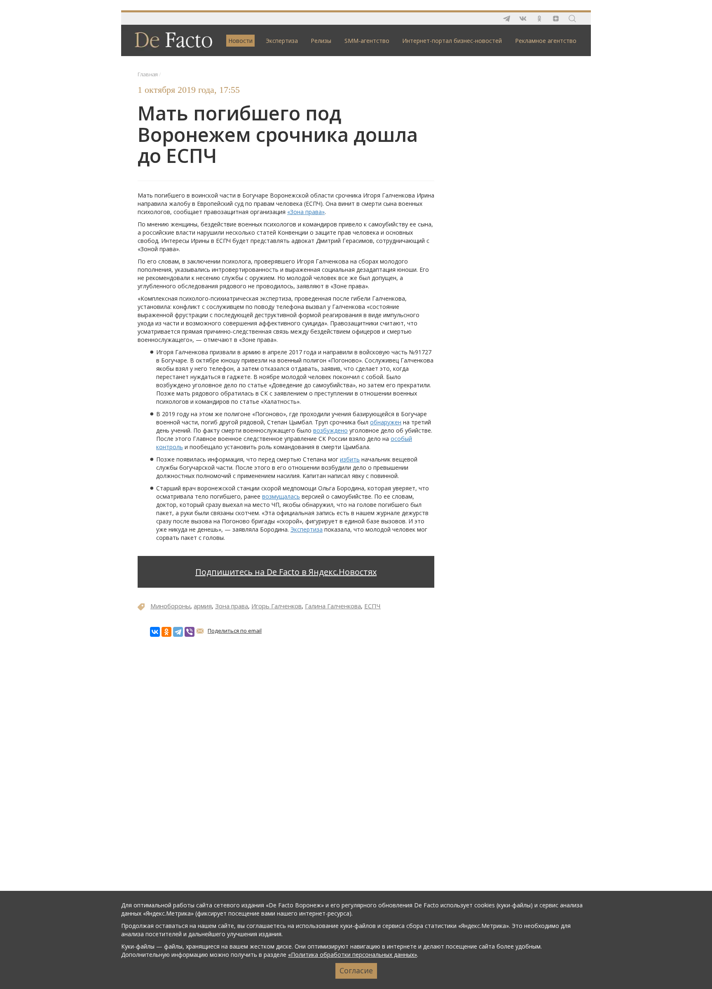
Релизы (321, 41)
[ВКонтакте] (155, 632)
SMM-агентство (366, 41)
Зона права (231, 606)
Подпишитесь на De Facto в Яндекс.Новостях (286, 571)
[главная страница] (169, 40)
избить (350, 459)
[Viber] (189, 632)
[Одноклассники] (166, 632)
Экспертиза (282, 41)
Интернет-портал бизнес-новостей (452, 41)
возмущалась (281, 496)
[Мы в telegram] (506, 18)
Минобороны (170, 606)
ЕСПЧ (372, 606)
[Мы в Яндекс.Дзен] (556, 18)
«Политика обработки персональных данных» (352, 954)
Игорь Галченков (276, 606)
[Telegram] (178, 632)
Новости (240, 41)
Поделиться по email (235, 630)
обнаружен (385, 422)
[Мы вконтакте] (523, 18)
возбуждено (330, 430)
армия (203, 606)
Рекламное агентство (545, 41)
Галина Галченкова (333, 606)
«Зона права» (306, 212)
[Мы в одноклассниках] (539, 18)
